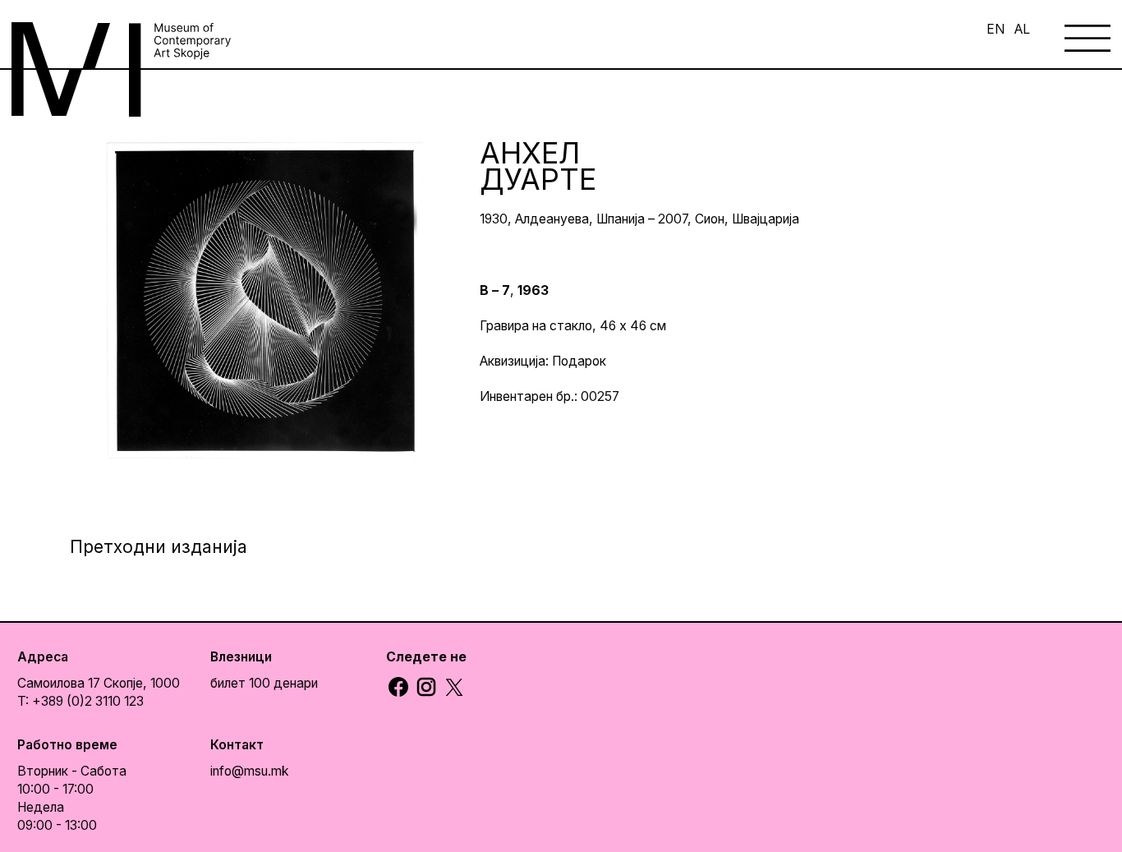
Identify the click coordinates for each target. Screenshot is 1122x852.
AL (1022, 29)
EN (995, 29)
